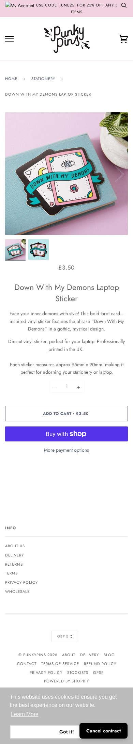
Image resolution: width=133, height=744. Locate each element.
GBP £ (63, 636)
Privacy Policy (21, 582)
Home (11, 78)
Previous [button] (16, 173)
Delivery (14, 555)
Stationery (43, 78)
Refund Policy (100, 663)
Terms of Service (60, 663)
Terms (11, 573)
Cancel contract (103, 730)
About (68, 655)
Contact (26, 663)
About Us (15, 546)
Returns (14, 564)
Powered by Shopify (66, 681)
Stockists (77, 672)
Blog (109, 655)
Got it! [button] (66, 731)
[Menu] (9, 39)
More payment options (66, 450)
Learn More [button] (25, 714)
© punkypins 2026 (37, 655)
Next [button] (115, 173)
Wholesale (17, 591)
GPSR (98, 672)
